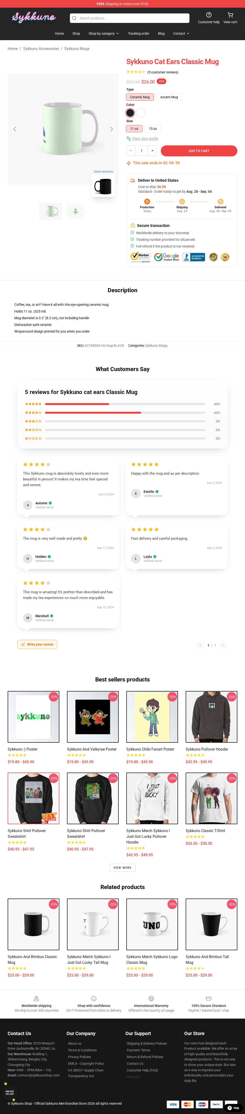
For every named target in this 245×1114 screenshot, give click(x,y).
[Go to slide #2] (75, 211)
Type (130, 89)
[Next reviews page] (223, 645)
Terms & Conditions (82, 1050)
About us (74, 1043)
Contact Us (135, 1063)
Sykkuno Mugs (76, 48)
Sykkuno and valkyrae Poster (92, 749)
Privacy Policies (79, 1057)
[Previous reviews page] (200, 645)
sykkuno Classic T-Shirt (205, 831)
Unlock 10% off (10, 1092)
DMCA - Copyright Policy (86, 1063)
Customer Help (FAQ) (142, 1070)
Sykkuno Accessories (41, 48)
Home (13, 48)
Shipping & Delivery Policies (147, 1043)
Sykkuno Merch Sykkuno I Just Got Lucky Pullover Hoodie (148, 837)
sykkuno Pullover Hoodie (207, 749)
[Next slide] (111, 129)
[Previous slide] (15, 129)
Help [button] (236, 1108)
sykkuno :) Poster (22, 749)
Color (130, 105)
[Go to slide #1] (50, 211)
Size (129, 121)
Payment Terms (138, 1050)
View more (122, 867)
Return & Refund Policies (145, 1057)
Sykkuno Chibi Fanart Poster (150, 749)
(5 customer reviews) (162, 72)
